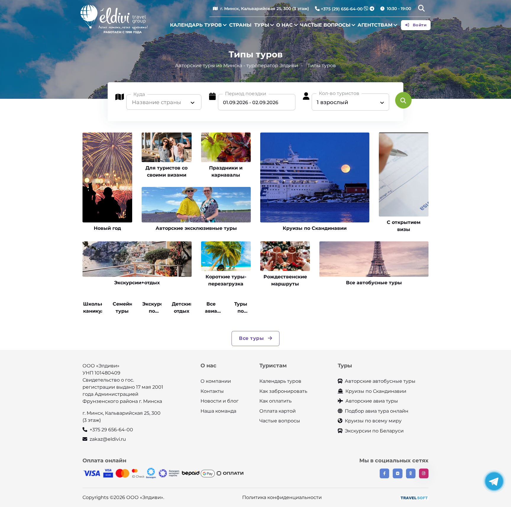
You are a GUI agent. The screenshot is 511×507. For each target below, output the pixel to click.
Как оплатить (275, 401)
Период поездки (245, 93)
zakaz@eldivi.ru (108, 439)
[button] (421, 9)
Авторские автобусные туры (380, 381)
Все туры (252, 338)
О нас (284, 25)
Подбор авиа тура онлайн (376, 411)
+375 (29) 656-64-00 (342, 9)
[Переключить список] (192, 102)
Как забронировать (283, 391)
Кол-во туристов (339, 93)
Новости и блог (219, 401)
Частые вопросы (325, 25)
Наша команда (218, 411)
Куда (139, 94)
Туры (261, 25)
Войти (418, 24)
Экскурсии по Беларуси (374, 431)
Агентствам (375, 25)
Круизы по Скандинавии (375, 391)
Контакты (212, 391)
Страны (240, 25)
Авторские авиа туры (371, 401)
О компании (215, 381)
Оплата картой (277, 411)
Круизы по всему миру (373, 421)
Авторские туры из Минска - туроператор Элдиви (236, 65)
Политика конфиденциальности (282, 497)
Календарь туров (196, 25)
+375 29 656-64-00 (111, 429)
